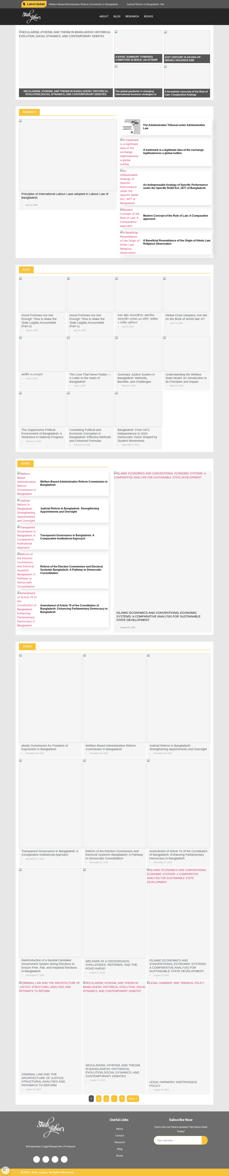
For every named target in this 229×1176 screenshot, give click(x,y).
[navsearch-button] (203, 16)
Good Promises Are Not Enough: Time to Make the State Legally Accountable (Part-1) (87, 321)
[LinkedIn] (200, 4)
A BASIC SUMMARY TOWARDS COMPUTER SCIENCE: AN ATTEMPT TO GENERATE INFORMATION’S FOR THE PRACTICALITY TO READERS (137, 61)
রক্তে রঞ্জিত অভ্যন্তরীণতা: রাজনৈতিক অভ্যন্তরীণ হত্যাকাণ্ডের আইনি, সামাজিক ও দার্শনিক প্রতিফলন (138, 319)
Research (132, 16)
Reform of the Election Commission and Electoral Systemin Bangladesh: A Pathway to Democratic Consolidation (71, 569)
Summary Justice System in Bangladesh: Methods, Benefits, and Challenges (136, 378)
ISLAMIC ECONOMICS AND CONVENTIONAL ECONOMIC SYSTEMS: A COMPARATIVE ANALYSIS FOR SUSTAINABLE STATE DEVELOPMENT (158, 616)
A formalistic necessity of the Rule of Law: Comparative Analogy (186, 93)
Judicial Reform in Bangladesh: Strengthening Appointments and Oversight (153, 4)
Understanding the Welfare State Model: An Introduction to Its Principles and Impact (186, 378)
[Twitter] (194, 4)
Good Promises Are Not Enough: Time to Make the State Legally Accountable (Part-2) (39, 321)
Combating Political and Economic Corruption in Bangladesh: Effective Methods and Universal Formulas (90, 435)
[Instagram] (206, 4)
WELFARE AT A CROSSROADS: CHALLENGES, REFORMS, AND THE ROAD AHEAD (111, 965)
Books (148, 16)
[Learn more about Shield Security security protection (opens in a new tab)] (5, 1170)
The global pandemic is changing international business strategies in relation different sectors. (135, 94)
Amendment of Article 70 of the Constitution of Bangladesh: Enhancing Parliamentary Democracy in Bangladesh (74, 608)
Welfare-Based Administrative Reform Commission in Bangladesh (71, 4)
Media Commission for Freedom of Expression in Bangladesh (44, 747)
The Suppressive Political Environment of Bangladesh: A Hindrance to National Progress (42, 433)
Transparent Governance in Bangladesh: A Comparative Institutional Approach (49, 853)
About (103, 16)
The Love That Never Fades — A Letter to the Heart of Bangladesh (90, 378)
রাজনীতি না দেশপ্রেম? (32, 374)
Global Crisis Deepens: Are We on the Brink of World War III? (186, 317)
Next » (133, 1098)
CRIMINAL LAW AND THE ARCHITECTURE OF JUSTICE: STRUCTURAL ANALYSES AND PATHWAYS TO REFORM (43, 1080)
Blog (116, 16)
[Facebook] (188, 4)
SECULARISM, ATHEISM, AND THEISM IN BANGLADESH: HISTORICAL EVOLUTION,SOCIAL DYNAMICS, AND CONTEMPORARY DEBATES (65, 93)
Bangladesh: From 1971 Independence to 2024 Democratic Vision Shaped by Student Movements (137, 435)
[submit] (205, 1140)
